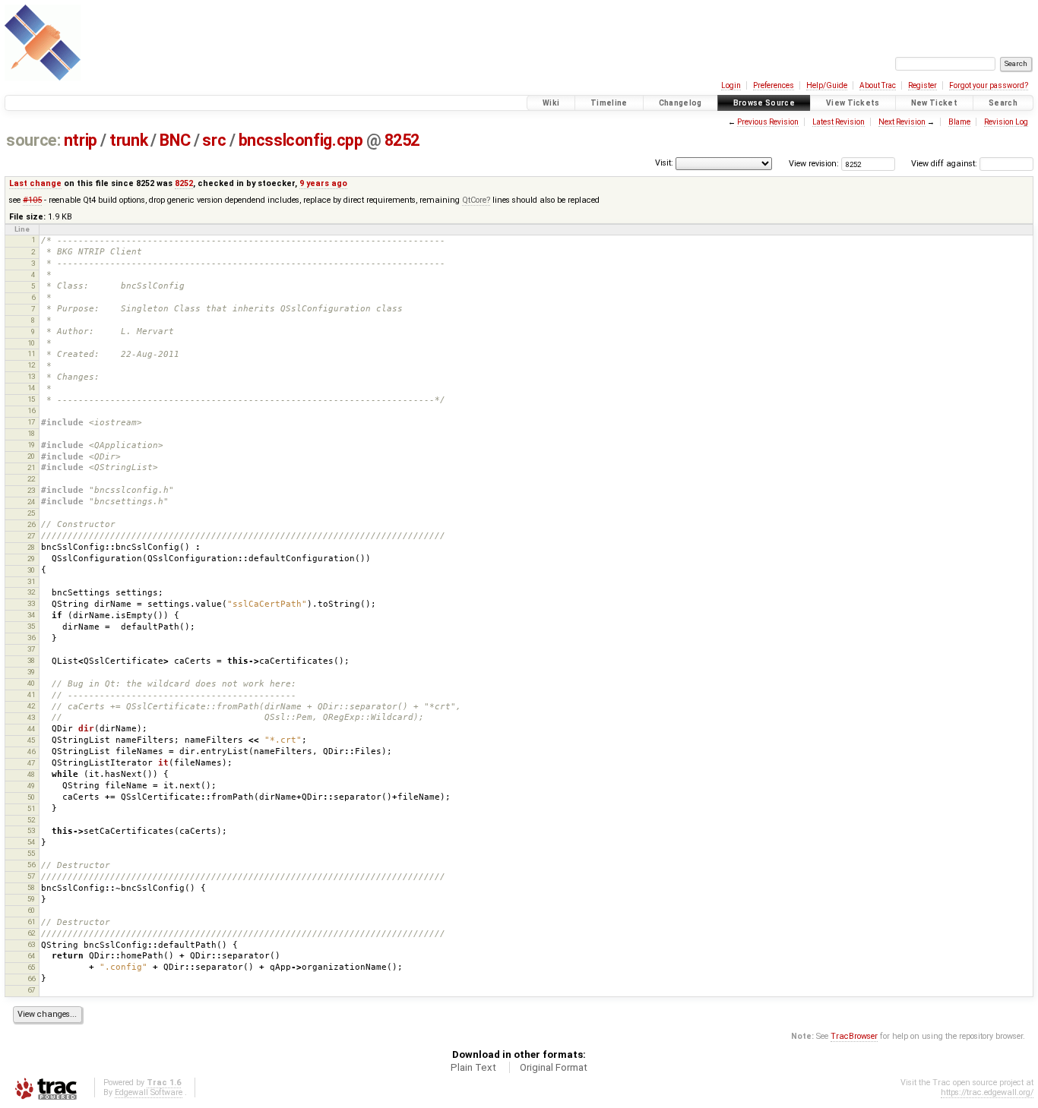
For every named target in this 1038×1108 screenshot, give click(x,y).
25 (31, 513)
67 (31, 990)
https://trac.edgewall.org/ (987, 1092)
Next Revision (902, 122)
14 (31, 388)
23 (31, 490)
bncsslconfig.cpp (301, 140)
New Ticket (934, 103)
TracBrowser (854, 1036)
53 (31, 830)
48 (31, 774)
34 (31, 615)
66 (31, 978)
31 (31, 581)
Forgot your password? (988, 85)
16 (31, 410)
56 (31, 864)
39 (31, 672)
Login (731, 85)
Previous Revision (768, 122)
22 (31, 479)
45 (31, 740)
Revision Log (1006, 122)
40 (31, 683)
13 (31, 376)
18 (31, 433)
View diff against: (945, 164)
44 (31, 728)
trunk (128, 140)
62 (31, 933)
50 (31, 797)
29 (31, 558)
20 (31, 456)
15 (31, 399)
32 (31, 592)
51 (31, 808)
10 (31, 343)
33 (31, 603)
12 (31, 365)
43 (31, 717)
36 (31, 637)
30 (31, 570)
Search (1003, 103)
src (214, 140)
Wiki (551, 103)
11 (31, 353)
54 (31, 842)
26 (31, 524)
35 (31, 626)
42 (31, 706)
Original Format (553, 1067)
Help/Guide (826, 85)
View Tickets (853, 103)
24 (31, 501)
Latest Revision (838, 122)
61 (31, 921)
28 (31, 547)
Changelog (680, 103)
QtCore (474, 200)
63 (31, 944)
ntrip (80, 140)
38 (31, 660)
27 (31, 536)
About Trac (877, 85)
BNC (175, 140)
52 (31, 820)
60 (31, 910)
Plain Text (473, 1067)
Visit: (664, 163)
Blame (959, 122)
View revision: (814, 164)
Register (922, 85)
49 (31, 785)
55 (31, 853)
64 (31, 956)
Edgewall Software (148, 1092)
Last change (35, 183)
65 (31, 967)
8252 (402, 140)
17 (31, 422)
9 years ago (323, 183)
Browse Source (764, 103)
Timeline (609, 103)
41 (31, 694)
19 (31, 444)
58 (31, 887)
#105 (32, 200)
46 (31, 751)
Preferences (773, 85)
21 (31, 467)
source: (33, 140)
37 (31, 649)
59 (31, 899)
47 (31, 763)
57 (31, 876)
